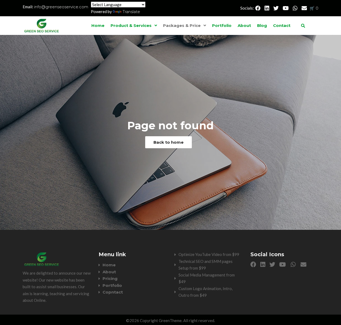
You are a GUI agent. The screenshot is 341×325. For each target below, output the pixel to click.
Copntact (113, 292)
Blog (262, 25)
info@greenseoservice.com (61, 6)
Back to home (168, 142)
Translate (131, 11)
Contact (281, 25)
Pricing (110, 278)
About (244, 25)
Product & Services (131, 25)
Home (97, 25)
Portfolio (222, 25)
